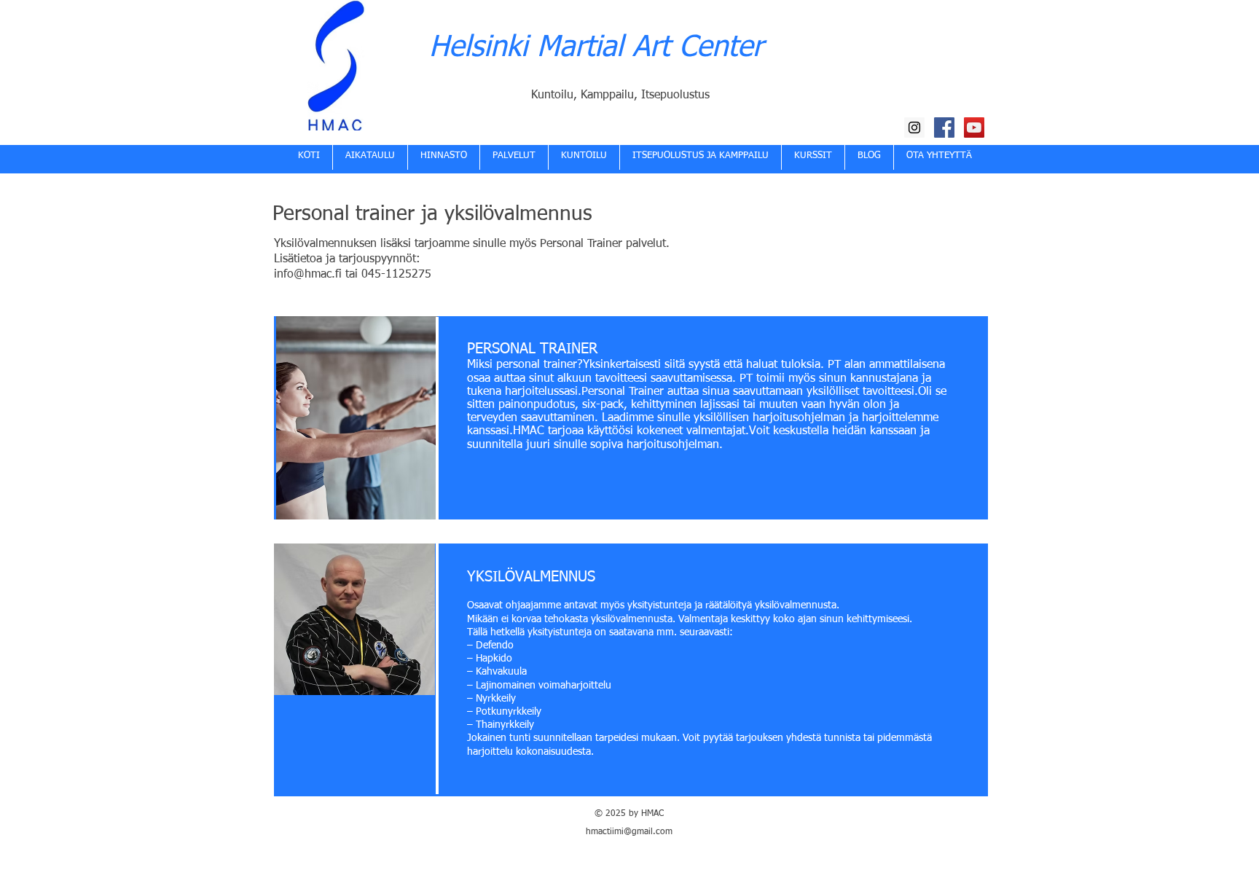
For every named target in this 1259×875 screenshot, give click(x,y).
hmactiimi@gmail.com (629, 832)
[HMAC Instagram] (914, 127)
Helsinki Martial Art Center (596, 48)
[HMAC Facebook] (944, 127)
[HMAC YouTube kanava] (974, 127)
